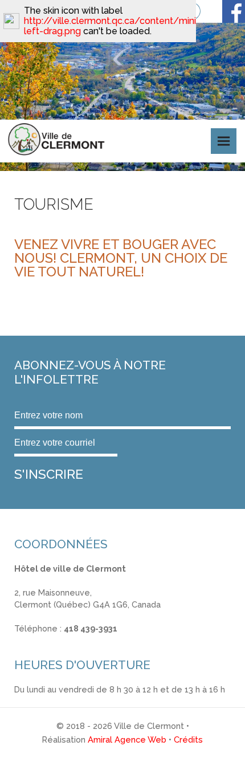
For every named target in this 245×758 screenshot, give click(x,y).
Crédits (188, 739)
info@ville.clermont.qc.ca (63, 641)
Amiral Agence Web (127, 739)
